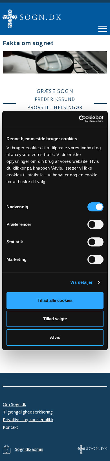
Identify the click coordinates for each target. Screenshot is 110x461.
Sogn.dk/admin (29, 449)
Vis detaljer (81, 282)
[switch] (95, 224)
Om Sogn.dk (14, 404)
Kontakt (10, 427)
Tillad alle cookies (55, 300)
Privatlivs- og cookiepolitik (28, 419)
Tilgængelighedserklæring (28, 412)
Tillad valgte (55, 318)
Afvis (55, 337)
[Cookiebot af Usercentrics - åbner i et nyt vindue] (79, 119)
